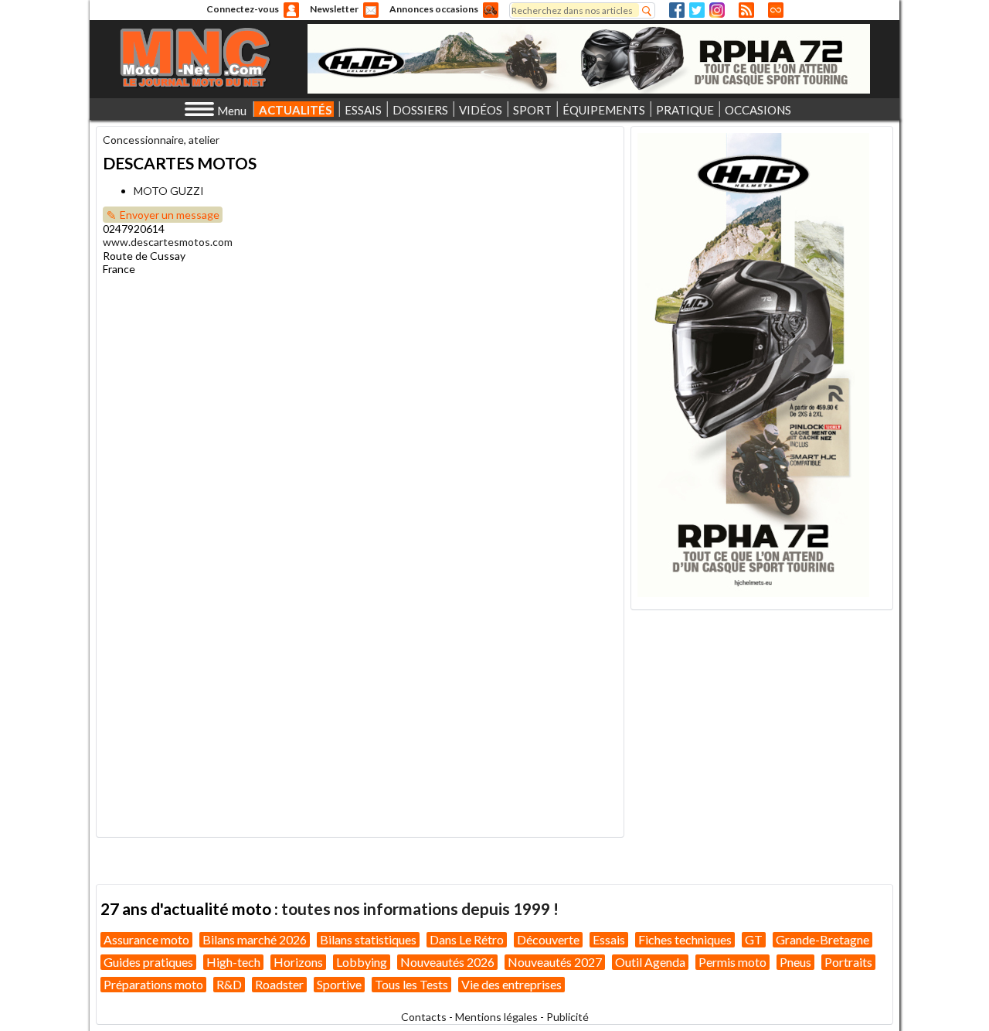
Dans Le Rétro (467, 939)
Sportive (339, 984)
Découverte (548, 939)
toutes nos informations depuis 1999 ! (420, 908)
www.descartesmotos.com (168, 241)
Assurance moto (146, 939)
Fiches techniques (685, 939)
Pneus (795, 961)
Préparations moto (153, 984)
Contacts (424, 1016)
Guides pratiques (148, 961)
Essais (609, 939)
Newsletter (334, 9)
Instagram (717, 10)
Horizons (298, 961)
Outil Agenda (650, 961)
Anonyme (291, 10)
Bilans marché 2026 (254, 939)
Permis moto (732, 961)
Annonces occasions (433, 9)
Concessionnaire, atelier (161, 139)
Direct (775, 10)
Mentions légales (496, 1016)
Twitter (697, 10)
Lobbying (361, 961)
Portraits (848, 961)
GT (754, 939)
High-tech (233, 961)
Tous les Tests (411, 984)
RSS (746, 10)
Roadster (279, 984)
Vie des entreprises (511, 984)
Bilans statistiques (368, 939)
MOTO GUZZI (169, 190)
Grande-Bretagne (822, 939)
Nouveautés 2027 (555, 961)
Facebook (677, 10)
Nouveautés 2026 (447, 961)
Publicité (567, 1016)
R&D (229, 984)
